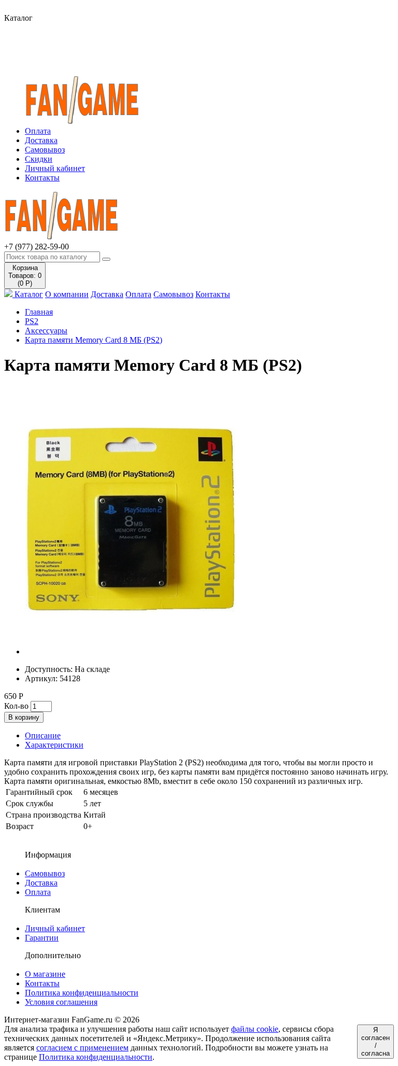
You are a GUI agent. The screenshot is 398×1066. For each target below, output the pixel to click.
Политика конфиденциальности (81, 992)
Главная (39, 311)
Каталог (27, 294)
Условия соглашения (61, 1002)
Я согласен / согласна (375, 1041)
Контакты (42, 177)
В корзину (23, 717)
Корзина (24, 275)
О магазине (45, 974)
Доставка (41, 140)
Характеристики (54, 744)
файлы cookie (254, 1029)
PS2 (31, 321)
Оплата (38, 131)
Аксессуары (46, 330)
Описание (43, 735)
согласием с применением (82, 1047)
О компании (67, 294)
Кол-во (16, 706)
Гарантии (42, 937)
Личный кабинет (55, 168)
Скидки (38, 159)
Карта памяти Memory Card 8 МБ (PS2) (93, 339)
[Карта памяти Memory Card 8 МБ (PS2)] (130, 651)
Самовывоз (45, 149)
